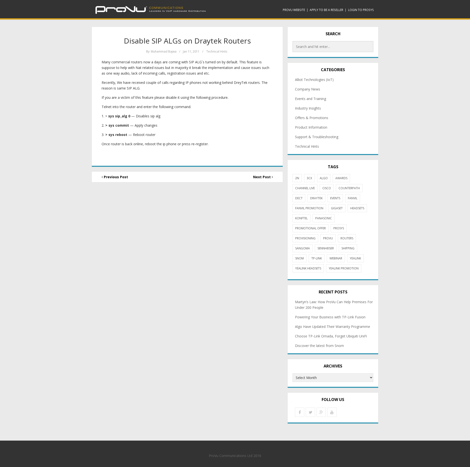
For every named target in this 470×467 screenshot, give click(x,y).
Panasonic (323, 218)
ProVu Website (294, 10)
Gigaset (337, 208)
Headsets (357, 208)
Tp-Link (316, 258)
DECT (299, 198)
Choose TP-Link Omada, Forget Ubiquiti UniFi (331, 336)
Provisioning (305, 238)
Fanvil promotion (309, 208)
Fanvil (352, 198)
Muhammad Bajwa (163, 51)
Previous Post (115, 177)
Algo (324, 178)
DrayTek (316, 198)
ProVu (328, 238)
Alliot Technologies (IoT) (314, 79)
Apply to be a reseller (326, 10)
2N (297, 178)
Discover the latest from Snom (319, 345)
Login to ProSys (361, 10)
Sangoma (302, 248)
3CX (309, 178)
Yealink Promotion (344, 268)
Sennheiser (325, 248)
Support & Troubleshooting (316, 136)
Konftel (301, 218)
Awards (341, 178)
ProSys (338, 228)
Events (335, 198)
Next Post (262, 177)
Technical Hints (216, 51)
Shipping (347, 248)
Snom (299, 258)
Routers (347, 238)
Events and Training (310, 98)
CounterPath (349, 188)
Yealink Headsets (308, 268)
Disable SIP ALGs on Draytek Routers (187, 41)
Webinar (335, 258)
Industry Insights (308, 108)
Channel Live (305, 188)
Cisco (326, 188)
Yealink (355, 258)
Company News (307, 89)
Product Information (311, 127)
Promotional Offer (310, 228)
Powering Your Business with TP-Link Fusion (330, 317)
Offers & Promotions (311, 117)
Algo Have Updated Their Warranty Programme (332, 326)
